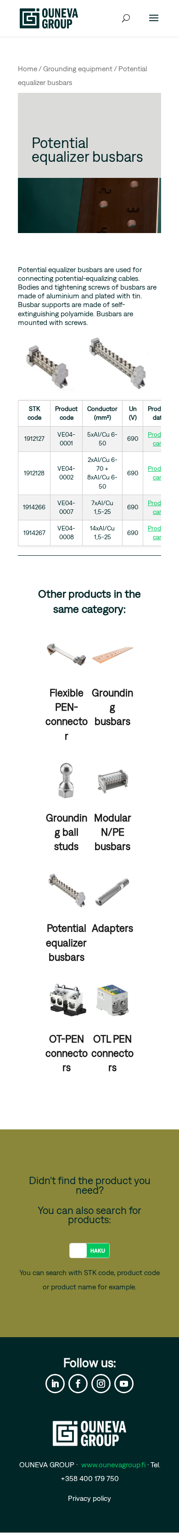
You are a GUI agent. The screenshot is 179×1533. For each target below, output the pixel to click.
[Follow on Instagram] (101, 1383)
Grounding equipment (77, 68)
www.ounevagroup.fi (113, 1464)
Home (27, 68)
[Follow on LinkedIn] (55, 1383)
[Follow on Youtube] (124, 1383)
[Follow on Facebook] (78, 1383)
